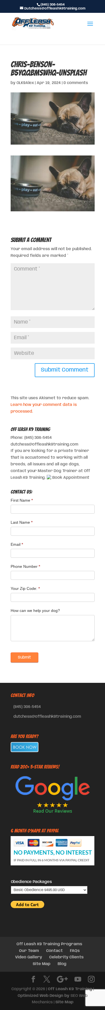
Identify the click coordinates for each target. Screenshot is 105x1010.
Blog (62, 964)
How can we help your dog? (35, 610)
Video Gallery (28, 957)
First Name (22, 500)
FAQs (75, 951)
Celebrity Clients (66, 957)
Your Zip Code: (25, 588)
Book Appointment (70, 478)
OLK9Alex (25, 83)
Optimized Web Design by (43, 996)
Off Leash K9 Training (70, 989)
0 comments (76, 83)
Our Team (29, 951)
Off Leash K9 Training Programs (49, 944)
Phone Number (25, 566)
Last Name (21, 522)
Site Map (41, 964)
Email (17, 544)
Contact (54, 951)
